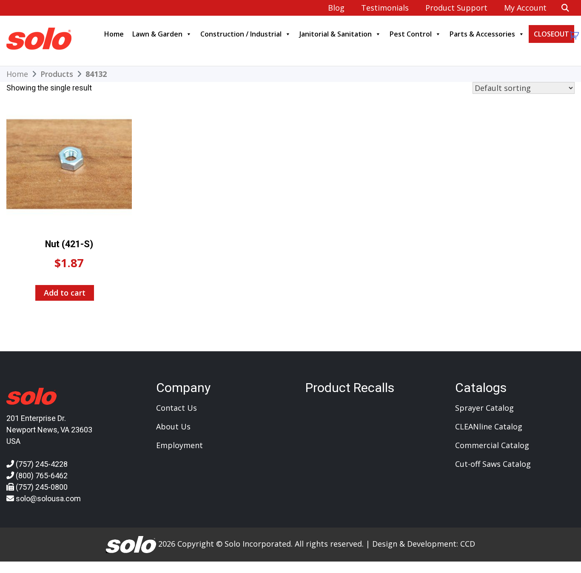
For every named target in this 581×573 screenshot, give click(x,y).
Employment (179, 445)
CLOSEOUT (551, 34)
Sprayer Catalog (484, 408)
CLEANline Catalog (488, 426)
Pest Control (411, 34)
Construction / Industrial (241, 34)
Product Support (456, 8)
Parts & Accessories (482, 34)
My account (525, 8)
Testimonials (385, 8)
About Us (173, 426)
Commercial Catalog (492, 445)
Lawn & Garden (157, 34)
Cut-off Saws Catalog (493, 464)
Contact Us (176, 408)
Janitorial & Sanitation (335, 34)
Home (114, 34)
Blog (336, 8)
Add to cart (64, 293)
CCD (467, 544)
